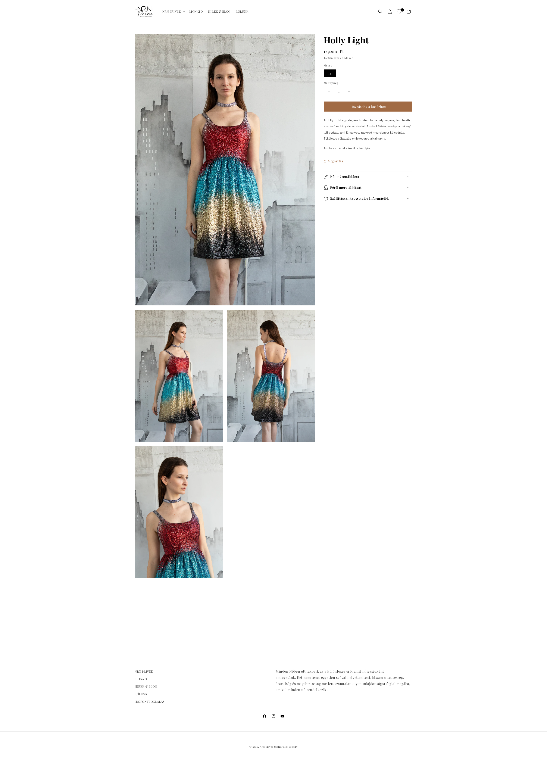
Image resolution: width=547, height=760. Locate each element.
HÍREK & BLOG (146, 687)
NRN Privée (266, 746)
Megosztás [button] (335, 161)
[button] (173, 11)
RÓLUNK (141, 694)
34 (329, 73)
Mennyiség (331, 83)
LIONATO (141, 679)
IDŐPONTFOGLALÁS (150, 702)
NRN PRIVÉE (144, 671)
